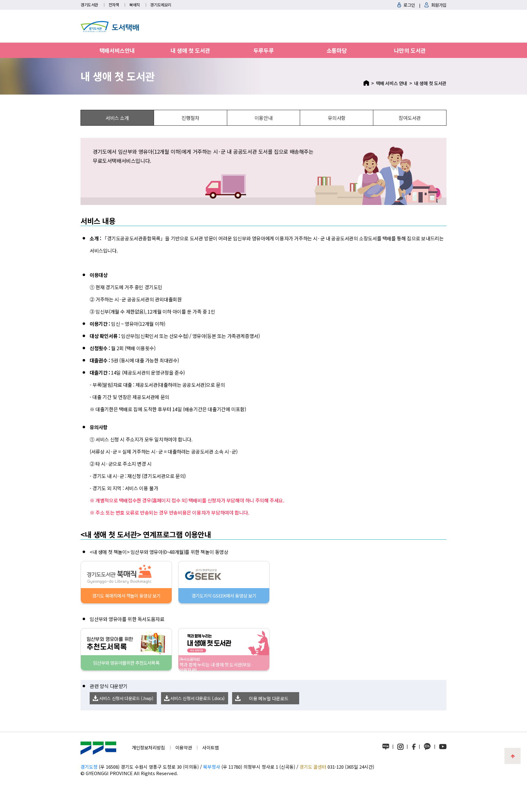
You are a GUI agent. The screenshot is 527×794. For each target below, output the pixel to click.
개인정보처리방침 (148, 747)
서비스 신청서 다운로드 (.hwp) (126, 698)
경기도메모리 (160, 5)
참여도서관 (410, 117)
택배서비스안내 (117, 50)
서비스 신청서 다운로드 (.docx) (197, 698)
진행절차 (190, 117)
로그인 (409, 5)
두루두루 (263, 50)
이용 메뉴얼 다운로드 (269, 698)
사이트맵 (210, 747)
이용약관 (183, 747)
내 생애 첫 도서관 (190, 50)
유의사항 (337, 117)
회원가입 (438, 5)
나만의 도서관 (410, 50)
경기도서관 (89, 5)
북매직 (134, 5)
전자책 (114, 5)
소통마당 (337, 50)
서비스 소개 (117, 117)
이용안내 (263, 117)
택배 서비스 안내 (391, 83)
